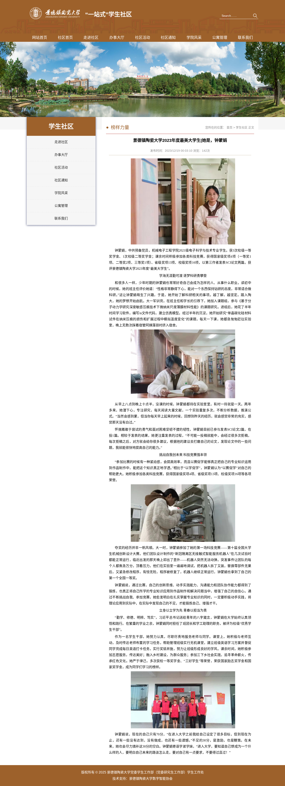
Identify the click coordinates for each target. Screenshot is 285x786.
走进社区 (90, 38)
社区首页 (65, 38)
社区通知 (168, 38)
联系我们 (245, 38)
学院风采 (194, 38)
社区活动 (142, 38)
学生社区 (241, 127)
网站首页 (39, 38)
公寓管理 (219, 38)
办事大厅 (116, 38)
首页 (229, 127)
